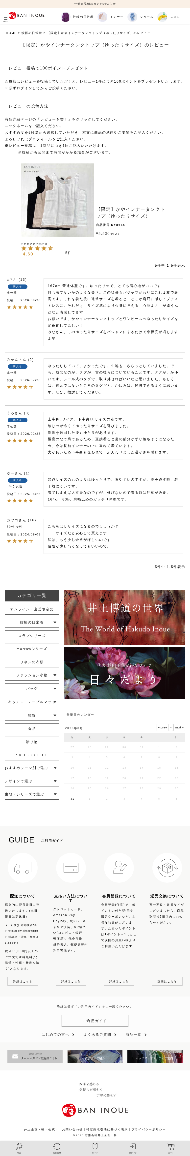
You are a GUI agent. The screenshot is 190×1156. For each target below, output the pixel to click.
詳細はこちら (22, 981)
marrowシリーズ (32, 649)
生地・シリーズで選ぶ (24, 794)
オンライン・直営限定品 (32, 609)
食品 (32, 729)
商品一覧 (134, 1034)
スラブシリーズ (32, 636)
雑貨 (32, 715)
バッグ (32, 688)
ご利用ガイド (95, 1021)
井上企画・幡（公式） (41, 1129)
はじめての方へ (55, 1034)
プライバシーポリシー (148, 1129)
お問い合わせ (72, 1129)
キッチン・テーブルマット (32, 702)
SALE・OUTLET (32, 755)
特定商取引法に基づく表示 (107, 1129)
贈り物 (32, 742)
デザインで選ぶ (18, 781)
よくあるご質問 (97, 1034)
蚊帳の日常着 (32, 33)
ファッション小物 (32, 675)
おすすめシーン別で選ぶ (26, 768)
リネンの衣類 (32, 662)
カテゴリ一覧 (32, 595)
